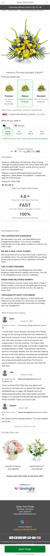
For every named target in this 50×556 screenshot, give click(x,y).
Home (4, 10)
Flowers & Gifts (12, 10)
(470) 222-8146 (25, 511)
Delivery (7, 127)
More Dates (42, 132)
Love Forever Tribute (25, 325)
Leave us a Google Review (25, 529)
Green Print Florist (25, 2)
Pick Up (21, 126)
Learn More (40, 114)
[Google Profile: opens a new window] (22, 522)
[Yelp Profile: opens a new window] (27, 522)
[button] (45, 551)
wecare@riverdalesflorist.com (25, 514)
